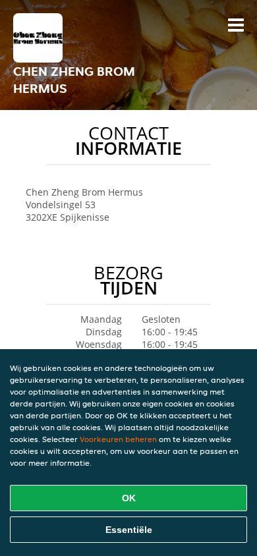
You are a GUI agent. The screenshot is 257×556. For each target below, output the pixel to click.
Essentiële (128, 529)
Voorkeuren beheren (118, 439)
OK (129, 498)
